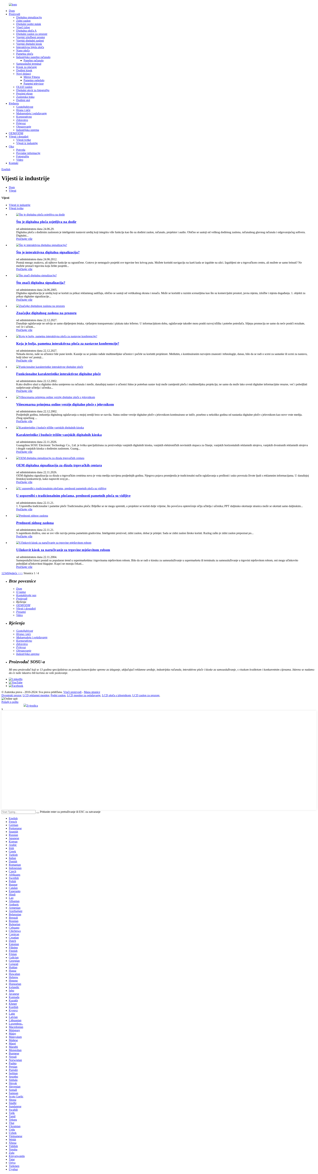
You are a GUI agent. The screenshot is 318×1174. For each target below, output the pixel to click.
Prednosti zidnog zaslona (35, 523)
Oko (11, 146)
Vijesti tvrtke (23, 139)
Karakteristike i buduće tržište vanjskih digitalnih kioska (59, 435)
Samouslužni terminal (28, 63)
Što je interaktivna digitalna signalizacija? (48, 252)
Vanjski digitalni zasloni (30, 40)
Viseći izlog (23, 27)
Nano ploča (23, 50)
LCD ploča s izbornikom (116, 695)
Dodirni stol (23, 100)
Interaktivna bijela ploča (30, 47)
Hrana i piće (23, 110)
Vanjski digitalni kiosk (29, 43)
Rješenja (14, 103)
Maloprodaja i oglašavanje (31, 113)
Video (19, 159)
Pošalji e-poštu (9, 702)
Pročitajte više (24, 238)
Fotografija (22, 156)
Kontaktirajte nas (26, 595)
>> (21, 573)
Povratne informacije (28, 153)
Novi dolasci (23, 73)
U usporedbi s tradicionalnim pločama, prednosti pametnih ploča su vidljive (73, 496)
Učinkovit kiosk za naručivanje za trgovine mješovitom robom (63, 550)
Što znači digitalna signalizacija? (40, 283)
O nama (21, 592)
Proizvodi (14, 14)
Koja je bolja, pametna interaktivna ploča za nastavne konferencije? (67, 343)
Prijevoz (21, 123)
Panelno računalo (34, 60)
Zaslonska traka (25, 96)
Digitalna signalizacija (29, 17)
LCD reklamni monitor (36, 695)
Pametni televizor (34, 83)
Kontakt (13, 163)
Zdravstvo (22, 120)
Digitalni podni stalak (28, 24)
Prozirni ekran (24, 93)
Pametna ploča (24, 53)
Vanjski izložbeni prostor (30, 37)
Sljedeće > (13, 573)
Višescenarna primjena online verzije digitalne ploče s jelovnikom (65, 404)
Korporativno (24, 116)
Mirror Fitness (32, 77)
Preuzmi (21, 611)
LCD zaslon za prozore (145, 695)
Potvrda (20, 149)
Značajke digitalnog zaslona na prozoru (46, 313)
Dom (12, 10)
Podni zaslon (58, 695)
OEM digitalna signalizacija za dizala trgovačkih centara (59, 465)
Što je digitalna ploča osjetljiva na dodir (46, 222)
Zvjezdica (32, 705)
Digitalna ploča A (26, 30)
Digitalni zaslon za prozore (31, 33)
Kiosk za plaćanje (26, 67)
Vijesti (12, 190)
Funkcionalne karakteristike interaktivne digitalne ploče (58, 374)
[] (37, 812)
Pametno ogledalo (34, 80)
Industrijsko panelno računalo (33, 57)
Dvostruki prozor (11, 695)
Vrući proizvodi (72, 692)
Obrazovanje (23, 126)
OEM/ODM (16, 133)
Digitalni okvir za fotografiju (32, 90)
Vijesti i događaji (18, 136)
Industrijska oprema (27, 130)
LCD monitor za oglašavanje (83, 695)
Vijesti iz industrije (27, 143)
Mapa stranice (92, 692)
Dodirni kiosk (24, 70)
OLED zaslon (24, 86)
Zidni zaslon (23, 20)
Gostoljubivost (24, 106)
